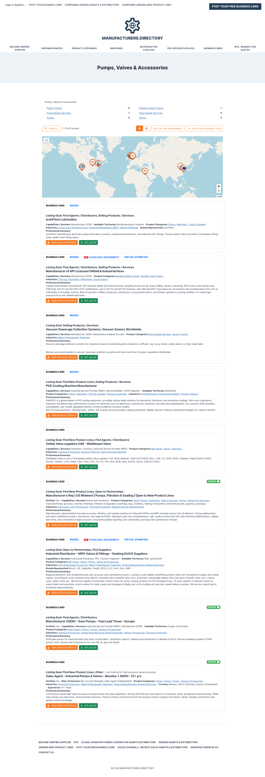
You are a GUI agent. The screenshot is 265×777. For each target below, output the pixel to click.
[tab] (55, 206)
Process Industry (189, 394)
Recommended (167, 128)
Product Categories (84, 48)
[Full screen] (46, 140)
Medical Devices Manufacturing (128, 507)
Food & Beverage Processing (73, 565)
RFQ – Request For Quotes (245, 48)
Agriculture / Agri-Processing (73, 507)
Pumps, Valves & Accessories (194, 500)
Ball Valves (156, 448)
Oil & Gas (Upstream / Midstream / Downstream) (83, 279)
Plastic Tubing (54, 108)
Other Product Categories (146, 500)
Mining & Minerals (129, 227)
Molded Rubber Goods (127, 276)
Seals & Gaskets (169, 500)
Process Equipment (117, 394)
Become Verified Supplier (20, 48)
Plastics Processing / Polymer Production (145, 632)
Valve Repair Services (151, 113)
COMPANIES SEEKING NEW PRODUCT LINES (146, 4)
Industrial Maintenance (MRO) (104, 227)
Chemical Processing (69, 452)
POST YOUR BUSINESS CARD (45, 4)
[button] (130, 159)
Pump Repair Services (59, 113)
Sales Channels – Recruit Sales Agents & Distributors (153, 747)
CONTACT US (46, 752)
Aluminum (176, 448)
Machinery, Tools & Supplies (191, 224)
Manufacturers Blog (204, 747)
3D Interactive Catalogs (148, 48)
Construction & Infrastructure (73, 227)
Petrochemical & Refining (113, 452)
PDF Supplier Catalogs (180, 48)
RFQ (76, 742)
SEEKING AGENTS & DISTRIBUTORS (178, 742)
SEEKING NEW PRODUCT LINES (56, 747)
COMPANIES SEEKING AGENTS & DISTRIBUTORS (92, 4)
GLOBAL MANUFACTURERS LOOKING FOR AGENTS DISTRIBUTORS (118, 742)
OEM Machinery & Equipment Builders (160, 394)
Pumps (50, 117)
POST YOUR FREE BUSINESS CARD (235, 6)
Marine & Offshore (90, 452)
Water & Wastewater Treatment (74, 337)
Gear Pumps (74, 629)
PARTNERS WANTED (52, 48)
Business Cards (213, 48)
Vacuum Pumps (180, 334)
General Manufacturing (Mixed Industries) (143, 565)
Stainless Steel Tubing (151, 108)
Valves (142, 117)
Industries (116, 48)
